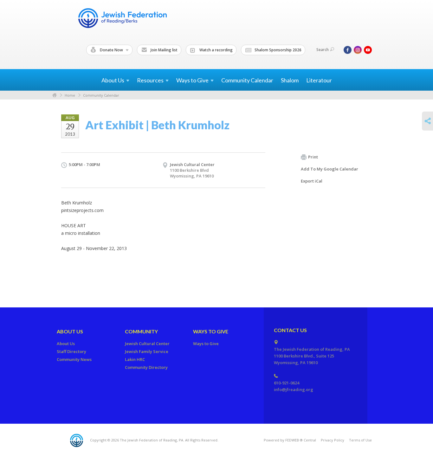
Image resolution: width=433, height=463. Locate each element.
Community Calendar (247, 80)
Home (54, 95)
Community (141, 331)
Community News (74, 359)
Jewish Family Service (146, 351)
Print (313, 157)
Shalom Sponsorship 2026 (277, 50)
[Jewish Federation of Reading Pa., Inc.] (122, 19)
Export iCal (311, 181)
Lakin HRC (135, 359)
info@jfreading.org (293, 389)
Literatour (319, 80)
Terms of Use (360, 440)
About (112, 80)
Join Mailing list (164, 50)
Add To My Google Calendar (329, 169)
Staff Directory (71, 351)
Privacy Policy (332, 440)
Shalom (290, 80)
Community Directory (146, 367)
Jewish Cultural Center (147, 343)
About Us (70, 331)
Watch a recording (215, 50)
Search (322, 49)
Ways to (192, 80)
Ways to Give (210, 331)
